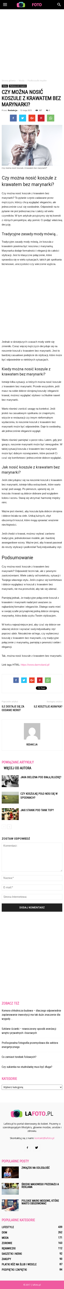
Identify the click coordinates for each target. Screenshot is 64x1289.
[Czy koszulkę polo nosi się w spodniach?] (10, 798)
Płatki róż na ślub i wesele (19, 1264)
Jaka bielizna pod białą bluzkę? (40, 777)
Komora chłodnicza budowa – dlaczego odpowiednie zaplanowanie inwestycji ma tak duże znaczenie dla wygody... (31, 1014)
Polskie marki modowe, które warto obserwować (40, 1202)
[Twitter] (36, 1147)
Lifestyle (8, 1227)
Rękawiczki (9, 1248)
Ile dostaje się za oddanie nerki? (13, 708)
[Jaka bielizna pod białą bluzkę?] (10, 781)
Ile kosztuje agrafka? (48, 706)
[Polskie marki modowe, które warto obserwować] (10, 1205)
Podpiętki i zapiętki (14, 1269)
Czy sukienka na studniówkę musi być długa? (27, 1067)
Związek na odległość (36, 1167)
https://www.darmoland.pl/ (35, 664)
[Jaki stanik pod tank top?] (10, 814)
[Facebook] (27, 1147)
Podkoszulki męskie (18, 86)
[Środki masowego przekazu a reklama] (10, 1189)
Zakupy (6, 1259)
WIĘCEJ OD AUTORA (17, 768)
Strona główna (9, 80)
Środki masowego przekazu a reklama (40, 1186)
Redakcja (12, 110)
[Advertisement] (32, 43)
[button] (59, 4)
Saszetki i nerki (12, 1253)
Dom (4, 1232)
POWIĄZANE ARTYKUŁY (18, 762)
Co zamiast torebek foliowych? (19, 1057)
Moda (5, 86)
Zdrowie (7, 1243)
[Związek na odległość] (10, 1172)
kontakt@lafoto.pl (44, 1138)
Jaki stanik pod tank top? (37, 810)
